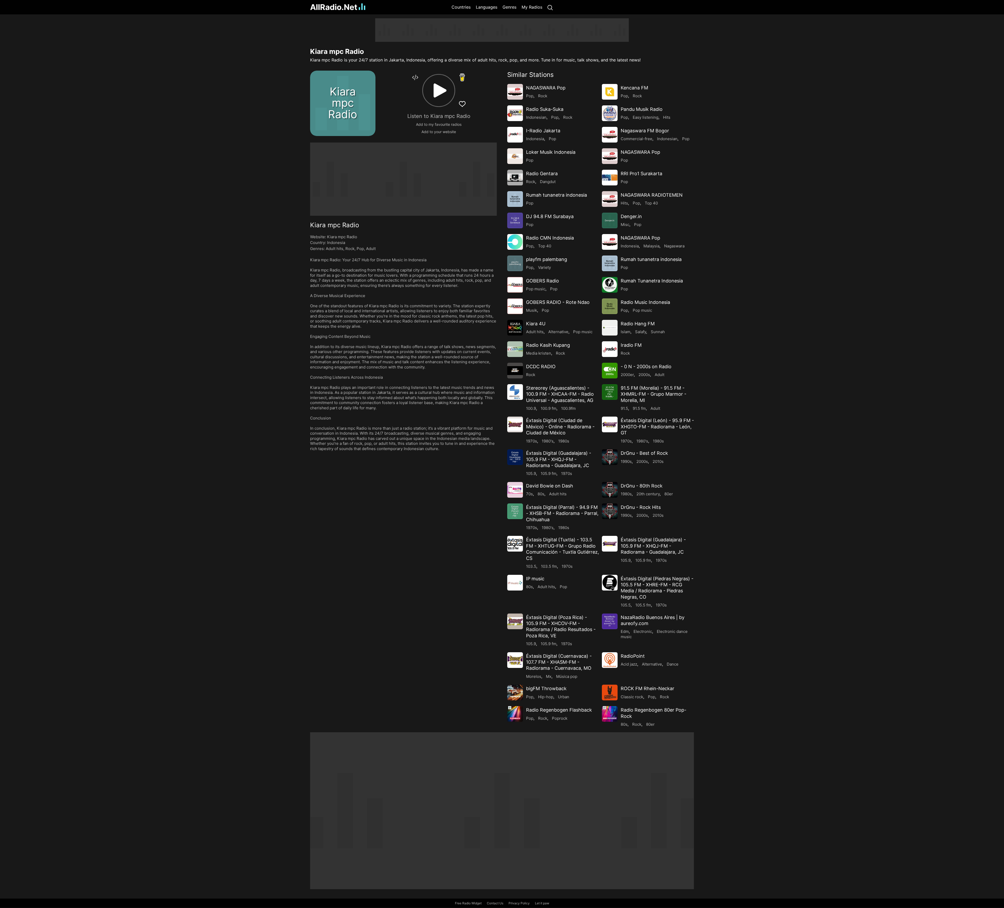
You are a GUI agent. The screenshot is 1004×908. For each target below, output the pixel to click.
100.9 (531, 408)
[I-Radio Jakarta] (515, 135)
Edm (625, 631)
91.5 (624, 408)
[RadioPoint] (610, 660)
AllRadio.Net (333, 7)
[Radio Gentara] (515, 177)
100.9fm (568, 408)
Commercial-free (636, 138)
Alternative (558, 331)
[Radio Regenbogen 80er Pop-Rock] (610, 714)
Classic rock (632, 696)
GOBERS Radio (542, 280)
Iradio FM (631, 345)
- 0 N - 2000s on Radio (646, 366)
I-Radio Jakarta (543, 130)
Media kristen (538, 353)
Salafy (640, 331)
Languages (486, 7)
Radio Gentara (542, 173)
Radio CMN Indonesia (550, 238)
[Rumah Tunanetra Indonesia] (610, 285)
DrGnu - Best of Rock (644, 453)
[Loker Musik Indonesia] (515, 156)
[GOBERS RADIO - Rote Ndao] (515, 306)
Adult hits (334, 248)
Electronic (643, 631)
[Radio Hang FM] (610, 328)
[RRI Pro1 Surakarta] (610, 177)
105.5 (626, 605)
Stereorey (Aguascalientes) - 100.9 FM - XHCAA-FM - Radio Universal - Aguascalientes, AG (560, 394)
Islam (625, 331)
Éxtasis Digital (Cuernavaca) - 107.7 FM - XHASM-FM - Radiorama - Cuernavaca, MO (559, 662)
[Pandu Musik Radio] (610, 113)
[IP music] (515, 583)
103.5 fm (549, 566)
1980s (563, 441)
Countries (461, 7)
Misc (625, 224)
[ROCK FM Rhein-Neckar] (610, 692)
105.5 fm (643, 605)
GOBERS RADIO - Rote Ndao (558, 302)
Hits (666, 117)
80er (668, 493)
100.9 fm (548, 408)
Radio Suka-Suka (544, 109)
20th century (648, 493)
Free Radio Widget (468, 903)
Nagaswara (674, 245)
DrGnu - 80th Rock (642, 486)
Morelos (533, 676)
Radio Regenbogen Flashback (559, 710)
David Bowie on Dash (549, 486)
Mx (548, 676)
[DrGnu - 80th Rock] (610, 490)
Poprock (559, 718)
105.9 (531, 473)
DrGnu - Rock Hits (641, 507)
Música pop (566, 676)
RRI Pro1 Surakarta (641, 173)
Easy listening (645, 117)
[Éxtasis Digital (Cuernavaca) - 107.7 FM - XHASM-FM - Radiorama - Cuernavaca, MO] (515, 660)
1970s (531, 441)
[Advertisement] (285, 96)
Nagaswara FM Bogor (645, 130)
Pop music (535, 288)
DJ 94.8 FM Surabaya (550, 216)
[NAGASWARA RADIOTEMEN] (610, 199)
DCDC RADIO (541, 366)
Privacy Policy (519, 903)
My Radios (532, 7)
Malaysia (651, 245)
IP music (535, 578)
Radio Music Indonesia (645, 302)
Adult (371, 248)
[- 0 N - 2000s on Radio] (610, 370)
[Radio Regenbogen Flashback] (515, 714)
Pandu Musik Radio (642, 109)
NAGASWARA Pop (546, 87)
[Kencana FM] (610, 92)
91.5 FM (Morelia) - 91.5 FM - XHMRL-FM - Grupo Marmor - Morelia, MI (653, 394)
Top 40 (651, 203)
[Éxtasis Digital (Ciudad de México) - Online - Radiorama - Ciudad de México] (515, 424)
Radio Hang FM (638, 323)
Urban (563, 696)
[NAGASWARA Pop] (515, 92)
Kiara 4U (535, 323)
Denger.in (631, 216)
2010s (658, 461)
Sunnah (658, 331)
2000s (644, 374)
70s (529, 493)
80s (541, 493)
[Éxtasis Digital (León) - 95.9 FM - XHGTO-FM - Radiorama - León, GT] (610, 424)
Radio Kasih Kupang (548, 345)
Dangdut (548, 181)
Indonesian (536, 117)
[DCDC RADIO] (515, 370)
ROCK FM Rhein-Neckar (647, 688)
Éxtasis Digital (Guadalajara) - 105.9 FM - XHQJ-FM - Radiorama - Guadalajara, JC (558, 459)
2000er (627, 374)
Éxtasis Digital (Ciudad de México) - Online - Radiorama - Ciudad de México (560, 426)
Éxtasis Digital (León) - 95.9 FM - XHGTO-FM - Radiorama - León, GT (657, 426)
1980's (548, 441)
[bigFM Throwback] (515, 692)
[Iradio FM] (610, 349)
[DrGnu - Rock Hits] (610, 511)
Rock (350, 248)
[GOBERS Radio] (515, 285)
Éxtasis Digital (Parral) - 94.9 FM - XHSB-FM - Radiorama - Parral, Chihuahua (562, 513)
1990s (626, 461)
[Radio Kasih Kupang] (515, 349)
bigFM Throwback (546, 688)
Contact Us (495, 903)
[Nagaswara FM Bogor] (610, 135)
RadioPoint (633, 656)
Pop (360, 248)
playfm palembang (546, 259)
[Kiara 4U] (515, 328)
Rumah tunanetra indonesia (556, 195)
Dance (672, 664)
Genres (509, 7)
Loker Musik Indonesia (550, 152)
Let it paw (542, 903)
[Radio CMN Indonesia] (515, 242)
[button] (438, 90)
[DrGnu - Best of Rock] (610, 457)
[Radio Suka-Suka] (515, 113)
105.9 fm (548, 473)
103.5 (531, 566)
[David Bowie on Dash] (515, 490)
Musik (531, 310)
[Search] (550, 7)
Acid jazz (629, 664)
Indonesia (336, 242)
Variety (544, 267)
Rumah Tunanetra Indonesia (652, 280)
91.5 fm (639, 408)
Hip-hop (545, 696)
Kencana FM (634, 87)
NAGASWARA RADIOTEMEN (652, 195)
